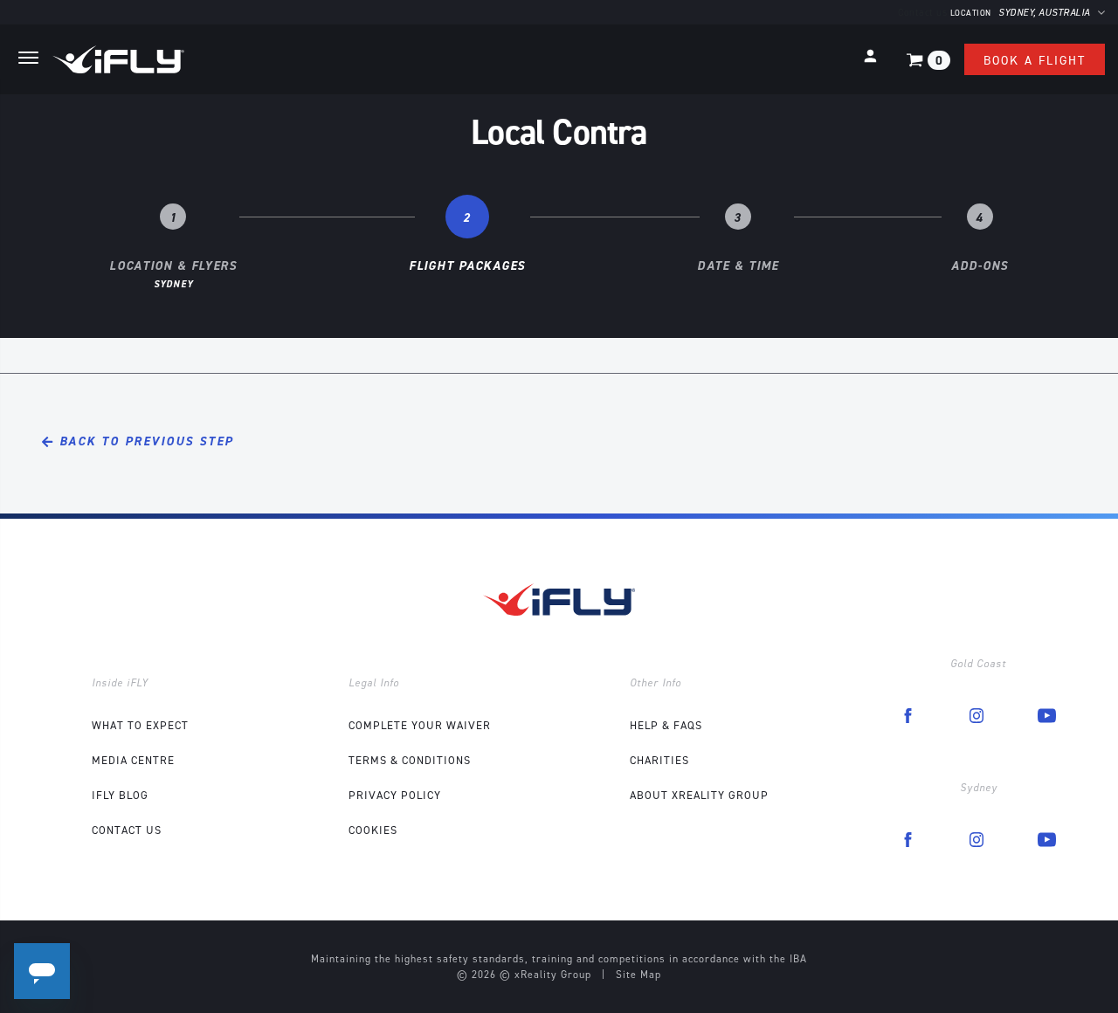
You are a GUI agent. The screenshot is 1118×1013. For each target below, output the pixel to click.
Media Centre (133, 760)
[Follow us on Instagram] (976, 714)
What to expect (140, 725)
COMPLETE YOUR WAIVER (420, 725)
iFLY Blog (120, 795)
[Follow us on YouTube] (1047, 714)
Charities (659, 760)
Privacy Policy (395, 795)
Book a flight (1034, 60)
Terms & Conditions (410, 760)
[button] (870, 56)
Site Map (638, 975)
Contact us (922, 12)
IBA (798, 959)
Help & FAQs (666, 725)
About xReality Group (699, 795)
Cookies (373, 830)
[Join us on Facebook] (908, 714)
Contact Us (127, 830)
